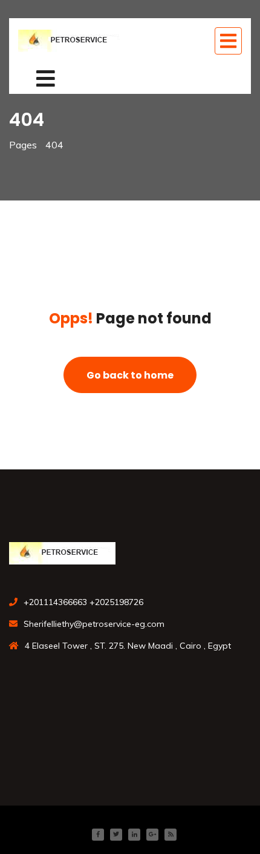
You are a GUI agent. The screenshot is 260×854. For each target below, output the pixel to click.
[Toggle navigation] (228, 41)
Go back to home (130, 375)
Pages (23, 145)
